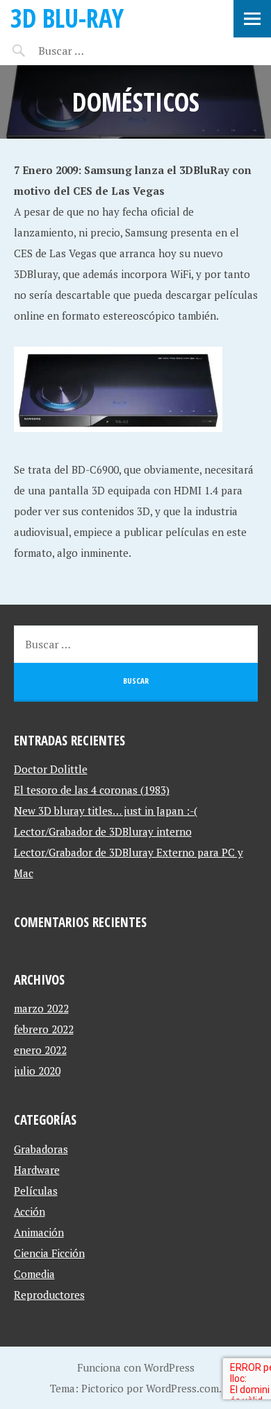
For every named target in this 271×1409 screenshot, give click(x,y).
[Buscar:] (95, 50)
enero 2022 (40, 1050)
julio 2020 (37, 1071)
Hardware (37, 1170)
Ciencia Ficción (49, 1253)
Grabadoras (41, 1149)
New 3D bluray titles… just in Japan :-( (105, 811)
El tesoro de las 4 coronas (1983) (92, 790)
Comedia (34, 1274)
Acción (29, 1211)
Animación (39, 1232)
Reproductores (49, 1295)
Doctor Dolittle (51, 769)
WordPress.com (182, 1388)
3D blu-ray (67, 17)
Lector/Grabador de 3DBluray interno (103, 831)
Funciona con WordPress (136, 1367)
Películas (36, 1191)
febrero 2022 (44, 1029)
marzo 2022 (41, 1008)
